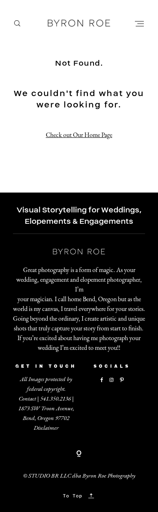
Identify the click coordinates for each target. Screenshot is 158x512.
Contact (27, 398)
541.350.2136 (55, 398)
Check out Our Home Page (79, 135)
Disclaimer (46, 427)
